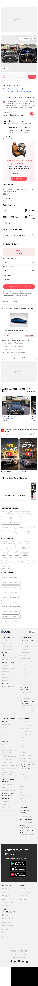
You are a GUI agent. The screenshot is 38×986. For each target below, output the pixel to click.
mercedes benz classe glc (9, 577)
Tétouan (31, 562)
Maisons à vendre (24, 646)
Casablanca (5, 543)
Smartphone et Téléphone (26, 726)
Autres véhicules (8, 686)
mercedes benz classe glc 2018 (11, 587)
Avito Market (24, 896)
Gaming (22, 737)
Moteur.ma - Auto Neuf (9, 889)
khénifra (17, 557)
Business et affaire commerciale (8, 794)
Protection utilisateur (13, 955)
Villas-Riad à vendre (25, 649)
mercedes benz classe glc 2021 (11, 597)
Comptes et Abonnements (26, 755)
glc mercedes (16, 518)
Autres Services (6, 777)
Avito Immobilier (25, 892)
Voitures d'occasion (7, 643)
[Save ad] (27, 397)
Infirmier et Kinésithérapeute (9, 765)
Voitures (5, 640)
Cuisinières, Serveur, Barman (9, 759)
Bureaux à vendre (24, 652)
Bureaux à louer (24, 676)
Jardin (21, 798)
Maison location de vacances (27, 710)
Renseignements (7, 933)
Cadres (4, 727)
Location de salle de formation (10, 790)
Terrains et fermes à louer (26, 682)
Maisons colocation (24, 695)
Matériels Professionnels (25, 826)
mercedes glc (6, 518)
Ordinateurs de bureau (25, 734)
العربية (34, 632)
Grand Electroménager (25, 775)
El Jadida (13, 552)
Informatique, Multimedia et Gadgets (27, 722)
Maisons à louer (24, 670)
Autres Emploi (5, 739)
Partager (26, 39)
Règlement (5, 915)
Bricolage (22, 801)
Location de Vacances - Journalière (27, 702)
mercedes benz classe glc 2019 (11, 592)
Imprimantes (23, 743)
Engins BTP (5, 677)
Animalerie (23, 807)
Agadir (13, 543)
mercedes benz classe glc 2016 (11, 611)
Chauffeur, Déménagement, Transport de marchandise (9, 755)
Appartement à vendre (25, 643)
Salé (9, 566)
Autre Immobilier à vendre (26, 661)
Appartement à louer (25, 667)
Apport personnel (8, 267)
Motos (4, 652)
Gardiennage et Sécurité (8, 748)
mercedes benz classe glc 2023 (11, 621)
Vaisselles (22, 781)
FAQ (3, 936)
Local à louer (23, 679)
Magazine (5, 899)
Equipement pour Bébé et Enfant (27, 765)
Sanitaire (22, 804)
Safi (19, 562)
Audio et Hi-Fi (23, 752)
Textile (21, 789)
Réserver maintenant (19, 178)
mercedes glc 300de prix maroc (11, 522)
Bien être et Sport (26, 822)
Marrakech (5, 548)
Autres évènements (7, 810)
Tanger (26, 548)
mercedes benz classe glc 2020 (11, 582)
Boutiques (5, 896)
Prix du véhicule (8, 258)
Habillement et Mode (27, 819)
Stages (4, 787)
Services (5, 742)
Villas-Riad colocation (25, 698)
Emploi (4, 721)
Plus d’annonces (31, 390)
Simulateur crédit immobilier (7, 904)
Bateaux (5, 683)
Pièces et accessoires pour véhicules (9, 659)
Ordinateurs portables (25, 731)
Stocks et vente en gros (26, 831)
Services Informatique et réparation (8, 769)
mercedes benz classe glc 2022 (11, 616)
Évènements (6, 798)
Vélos (4, 655)
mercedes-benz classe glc (22, 513)
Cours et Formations (7, 784)
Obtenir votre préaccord (17, 287)
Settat (3, 566)
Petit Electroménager (25, 772)
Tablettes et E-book (24, 728)
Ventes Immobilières (26, 640)
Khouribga (25, 557)
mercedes (5, 513)
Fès (28, 552)
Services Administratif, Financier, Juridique (8, 773)
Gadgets (22, 740)
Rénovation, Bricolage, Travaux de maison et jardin (10, 751)
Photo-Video (23, 749)
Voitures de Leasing (7, 649)
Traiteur (4, 804)
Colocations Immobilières (24, 688)
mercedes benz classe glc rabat (11, 607)
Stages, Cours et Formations (8, 781)
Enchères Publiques (26, 835)
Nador (20, 548)
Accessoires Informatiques (26, 758)
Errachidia (22, 552)
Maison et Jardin (25, 769)
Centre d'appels (6, 724)
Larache (4, 562)
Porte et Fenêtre (24, 795)
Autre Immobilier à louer (26, 684)
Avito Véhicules (25, 889)
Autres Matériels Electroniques (27, 761)
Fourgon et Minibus (7, 671)
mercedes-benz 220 (22, 532)
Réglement (26, 955)
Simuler (32, 77)
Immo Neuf (6, 892)
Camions (4, 665)
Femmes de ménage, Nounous (10, 745)
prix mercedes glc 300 (8, 527)
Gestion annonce (7, 919)
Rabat (19, 543)
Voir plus (7, 137)
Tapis (21, 792)
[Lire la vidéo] (10, 454)
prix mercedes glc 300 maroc (26, 527)
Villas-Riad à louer (24, 673)
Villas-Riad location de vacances (25, 714)
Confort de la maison (25, 778)
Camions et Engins (8, 662)
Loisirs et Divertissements (25, 816)
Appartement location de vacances (26, 706)
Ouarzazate (12, 562)
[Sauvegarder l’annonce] (34, 39)
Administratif (5, 733)
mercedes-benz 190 (8, 532)
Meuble (22, 784)
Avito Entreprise (25, 899)
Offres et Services (8, 926)
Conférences (5, 807)
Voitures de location (7, 646)
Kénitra (4, 557)
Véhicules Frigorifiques (8, 674)
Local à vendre (23, 655)
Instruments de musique (25, 811)
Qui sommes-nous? (19, 957)
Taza (24, 562)
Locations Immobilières (27, 664)
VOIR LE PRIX (20, 358)
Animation (5, 801)
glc (11, 513)
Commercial (5, 736)
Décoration (22, 786)
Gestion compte (7, 922)
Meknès (13, 548)
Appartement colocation (26, 692)
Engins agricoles (6, 680)
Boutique (5, 929)
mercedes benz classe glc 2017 (11, 602)
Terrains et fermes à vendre (27, 658)
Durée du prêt (7, 275)
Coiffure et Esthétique (7, 762)
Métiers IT (4, 730)
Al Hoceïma (27, 543)
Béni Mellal (5, 552)
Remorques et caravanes (8, 668)
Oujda (10, 557)
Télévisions (22, 746)
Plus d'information (19, 173)
